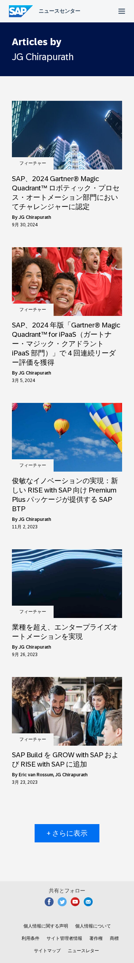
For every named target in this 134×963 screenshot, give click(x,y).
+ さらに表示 (67, 833)
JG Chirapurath (35, 217)
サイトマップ (47, 950)
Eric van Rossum (36, 774)
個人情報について (93, 926)
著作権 (96, 938)
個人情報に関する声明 (45, 926)
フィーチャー (32, 163)
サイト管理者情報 (64, 938)
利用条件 (30, 938)
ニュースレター (83, 950)
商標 (114, 938)
